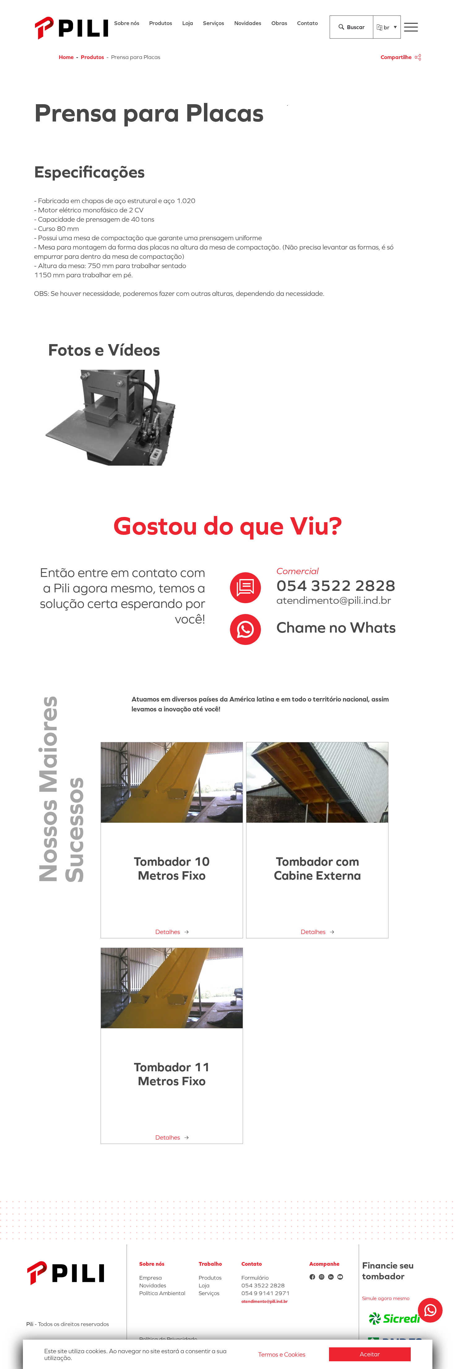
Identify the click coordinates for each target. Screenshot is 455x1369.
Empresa (150, 1277)
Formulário (255, 1277)
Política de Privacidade (168, 1339)
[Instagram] (321, 1277)
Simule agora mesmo (386, 1298)
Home (66, 57)
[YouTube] (340, 1277)
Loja (204, 1285)
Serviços (209, 1293)
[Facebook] (312, 1277)
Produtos (92, 57)
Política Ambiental (162, 1293)
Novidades (152, 1285)
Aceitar (370, 1354)
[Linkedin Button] (331, 1277)
